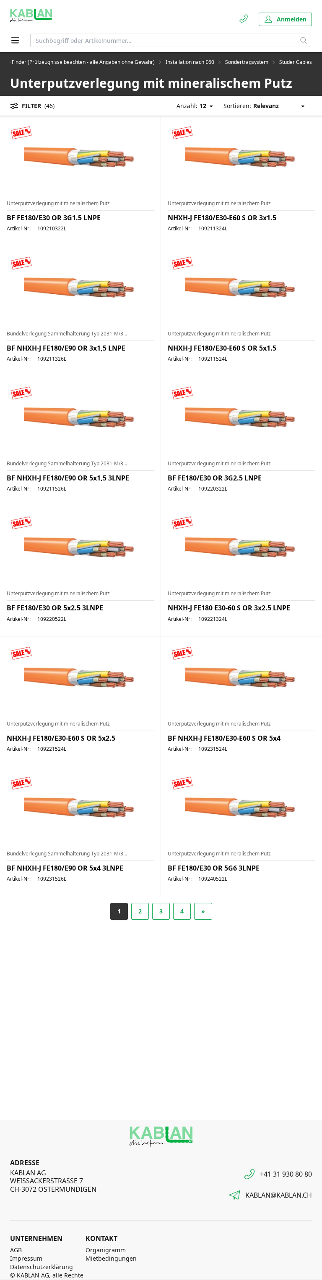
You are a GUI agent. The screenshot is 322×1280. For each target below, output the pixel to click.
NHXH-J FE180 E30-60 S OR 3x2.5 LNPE (229, 607)
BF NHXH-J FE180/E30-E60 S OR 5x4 (224, 738)
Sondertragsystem (246, 62)
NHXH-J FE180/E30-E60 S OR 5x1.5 (222, 348)
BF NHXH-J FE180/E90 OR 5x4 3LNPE (65, 868)
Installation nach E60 (190, 62)
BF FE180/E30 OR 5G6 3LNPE (214, 868)
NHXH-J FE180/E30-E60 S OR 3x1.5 (222, 217)
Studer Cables (295, 62)
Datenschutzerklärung (41, 1267)
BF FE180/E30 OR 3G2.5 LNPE (215, 478)
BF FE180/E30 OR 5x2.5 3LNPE (55, 607)
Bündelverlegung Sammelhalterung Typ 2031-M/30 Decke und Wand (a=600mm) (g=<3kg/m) (67, 333)
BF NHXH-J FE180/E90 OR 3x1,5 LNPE (66, 348)
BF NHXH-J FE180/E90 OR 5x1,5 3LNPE (68, 478)
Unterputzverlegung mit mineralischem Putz (58, 203)
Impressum (26, 1258)
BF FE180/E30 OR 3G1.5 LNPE (54, 217)
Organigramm (106, 1250)
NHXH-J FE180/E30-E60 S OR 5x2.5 (61, 738)
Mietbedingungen (111, 1258)
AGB (16, 1250)
